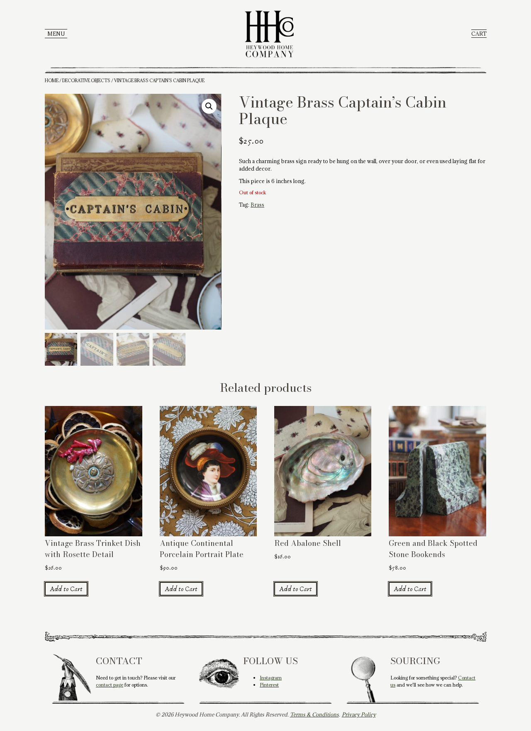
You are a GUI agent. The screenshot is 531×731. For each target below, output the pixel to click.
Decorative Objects (86, 80)
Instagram (271, 678)
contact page (109, 685)
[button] (209, 106)
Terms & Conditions (314, 714)
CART (479, 33)
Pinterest (269, 685)
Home (51, 80)
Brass (257, 204)
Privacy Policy (359, 714)
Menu (56, 33)
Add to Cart (66, 589)
